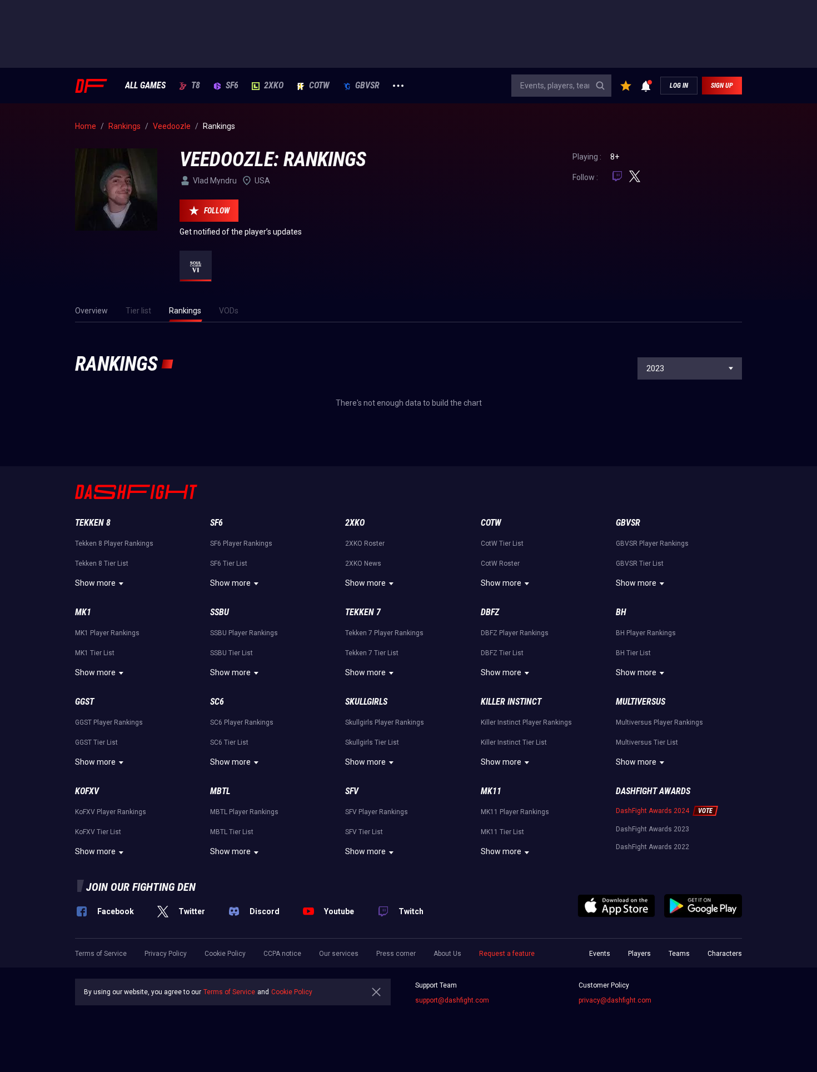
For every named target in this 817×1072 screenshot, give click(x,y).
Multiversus (640, 701)
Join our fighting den (141, 887)
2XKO (273, 85)
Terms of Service (101, 954)
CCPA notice (282, 954)
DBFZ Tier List (502, 653)
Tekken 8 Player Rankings (114, 543)
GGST (84, 701)
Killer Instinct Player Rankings (526, 722)
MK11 (491, 791)
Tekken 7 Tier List (371, 653)
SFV (351, 791)
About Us (447, 954)
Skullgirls (366, 701)
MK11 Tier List (502, 832)
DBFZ (490, 612)
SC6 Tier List (229, 742)
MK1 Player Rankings (107, 633)
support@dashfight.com (452, 1000)
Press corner (396, 954)
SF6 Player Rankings (241, 543)
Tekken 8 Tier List (101, 563)
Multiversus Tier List (647, 742)
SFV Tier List (364, 832)
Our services (338, 954)
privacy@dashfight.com (615, 1000)
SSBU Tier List (231, 653)
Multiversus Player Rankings (659, 722)
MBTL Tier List (231, 832)
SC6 (217, 701)
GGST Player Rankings (109, 722)
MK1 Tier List (94, 653)
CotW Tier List (502, 543)
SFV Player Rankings (376, 812)
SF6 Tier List (228, 563)
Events (599, 954)
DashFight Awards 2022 (652, 847)
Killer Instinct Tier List (514, 742)
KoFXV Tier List (98, 832)
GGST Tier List (96, 742)
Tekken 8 (93, 522)
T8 (195, 85)
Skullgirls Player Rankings (384, 722)
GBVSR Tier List (640, 563)
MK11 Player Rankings (515, 812)
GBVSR (367, 85)
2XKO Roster (365, 543)
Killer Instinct (511, 701)
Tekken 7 (363, 612)
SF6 (232, 85)
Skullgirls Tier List (372, 742)
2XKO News (363, 563)
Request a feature (507, 954)
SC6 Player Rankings (241, 722)
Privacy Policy (166, 954)
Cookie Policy (225, 954)
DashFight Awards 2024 (652, 811)
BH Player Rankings (646, 633)
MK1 (83, 612)
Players (639, 954)
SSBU (219, 612)
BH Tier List (633, 653)
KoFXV (87, 791)
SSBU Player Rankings (244, 633)
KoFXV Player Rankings (110, 812)
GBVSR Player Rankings (652, 543)
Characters (725, 954)
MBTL (220, 791)
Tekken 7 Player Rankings (384, 633)
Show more (95, 583)
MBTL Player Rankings (244, 812)
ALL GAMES (145, 85)
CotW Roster (500, 563)
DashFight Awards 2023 (652, 829)
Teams (679, 954)
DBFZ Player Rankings (515, 633)
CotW (319, 85)
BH (621, 612)
